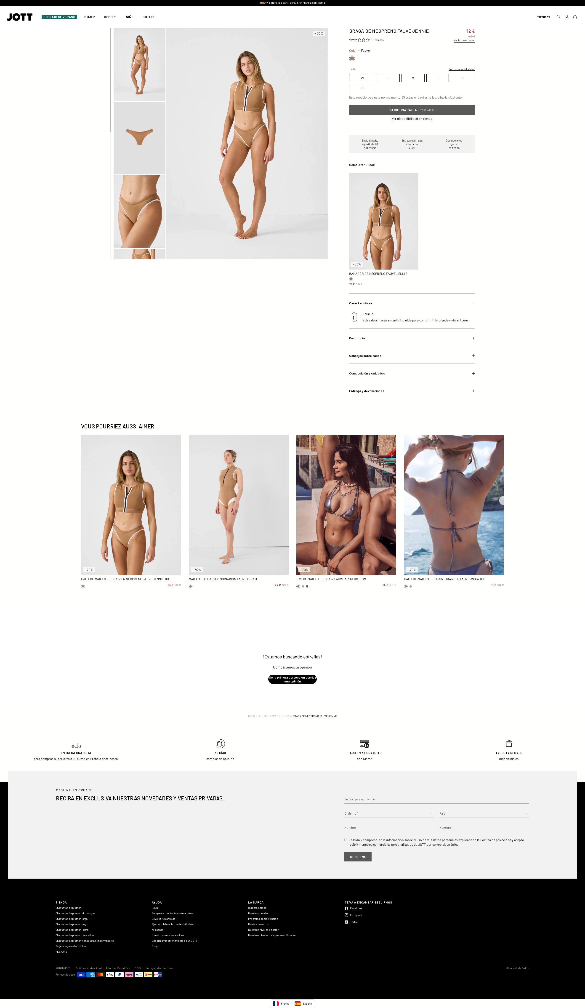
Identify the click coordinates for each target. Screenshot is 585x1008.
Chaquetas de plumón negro (72, 924)
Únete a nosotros (258, 924)
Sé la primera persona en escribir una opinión (292, 679)
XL (359, 264)
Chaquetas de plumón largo (72, 918)
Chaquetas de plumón (68, 907)
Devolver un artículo (164, 918)
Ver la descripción (464, 40)
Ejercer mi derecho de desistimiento (173, 924)
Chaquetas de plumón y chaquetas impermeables (85, 940)
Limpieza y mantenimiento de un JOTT (174, 940)
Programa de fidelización (263, 918)
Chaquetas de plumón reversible (75, 935)
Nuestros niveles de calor (263, 929)
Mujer (262, 716)
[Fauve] (352, 58)
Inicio (251, 716)
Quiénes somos (257, 907)
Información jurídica (118, 968)
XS (359, 256)
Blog (154, 946)
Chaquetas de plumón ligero (72, 929)
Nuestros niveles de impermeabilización (272, 935)
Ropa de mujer (280, 716)
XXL (375, 264)
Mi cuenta (157, 929)
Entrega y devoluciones (159, 968)
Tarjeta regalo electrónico (71, 946)
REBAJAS (61, 951)
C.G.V (138, 968)
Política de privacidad (88, 968)
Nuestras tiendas (258, 913)
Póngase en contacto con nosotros (172, 913)
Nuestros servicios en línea (168, 935)
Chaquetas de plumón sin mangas (75, 913)
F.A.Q (155, 907)
